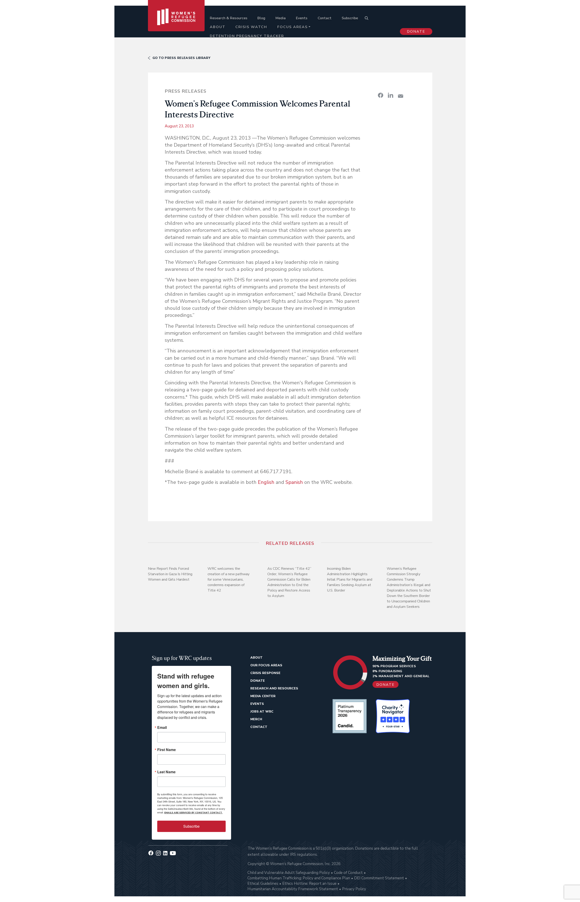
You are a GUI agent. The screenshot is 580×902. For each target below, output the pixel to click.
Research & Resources (228, 18)
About (217, 26)
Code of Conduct (348, 872)
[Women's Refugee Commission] (176, 23)
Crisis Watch (251, 26)
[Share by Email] (400, 96)
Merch (256, 719)
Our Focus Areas (266, 665)
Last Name (166, 772)
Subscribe (350, 18)
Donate (416, 31)
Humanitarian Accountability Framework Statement (292, 889)
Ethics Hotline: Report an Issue (309, 883)
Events (301, 18)
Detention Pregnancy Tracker (247, 36)
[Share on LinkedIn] (390, 95)
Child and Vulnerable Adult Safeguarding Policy (288, 872)
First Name (166, 750)
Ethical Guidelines (262, 883)
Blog (261, 18)
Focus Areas (292, 26)
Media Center (263, 696)
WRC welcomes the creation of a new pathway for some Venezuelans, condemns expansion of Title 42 (228, 579)
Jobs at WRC (261, 711)
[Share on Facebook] (380, 95)
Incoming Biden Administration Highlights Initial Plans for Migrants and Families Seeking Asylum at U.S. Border (349, 579)
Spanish (294, 482)
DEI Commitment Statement (379, 878)
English (266, 482)
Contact (324, 18)
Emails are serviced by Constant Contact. (193, 812)
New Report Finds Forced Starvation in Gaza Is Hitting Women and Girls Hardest (170, 574)
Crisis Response (265, 673)
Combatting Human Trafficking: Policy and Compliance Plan (298, 878)
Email (162, 727)
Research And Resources (274, 688)
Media (281, 18)
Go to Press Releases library (181, 58)
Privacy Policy (354, 889)
